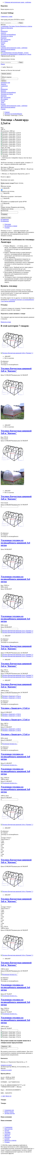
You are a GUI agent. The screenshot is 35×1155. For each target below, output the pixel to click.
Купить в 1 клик (5, 217)
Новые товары (9, 1111)
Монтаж (7, 1135)
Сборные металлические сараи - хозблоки (17, 2)
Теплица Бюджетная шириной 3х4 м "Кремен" (16, 647)
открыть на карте (6, 1065)
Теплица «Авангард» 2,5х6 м (15, 708)
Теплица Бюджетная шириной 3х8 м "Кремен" (16, 369)
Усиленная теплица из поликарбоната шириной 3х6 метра (15, 987)
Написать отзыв (6, 322)
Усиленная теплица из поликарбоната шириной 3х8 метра (15, 756)
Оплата (17, 26)
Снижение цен (9, 1110)
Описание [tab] (7, 224)
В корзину (4, 214)
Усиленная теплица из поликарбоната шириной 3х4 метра (15, 542)
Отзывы (7, 1142)
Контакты (10, 28)
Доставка (12, 26)
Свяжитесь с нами (6, 16)
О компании (5, 26)
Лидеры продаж (9, 1113)
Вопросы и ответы (26, 26)
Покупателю (8, 1129)
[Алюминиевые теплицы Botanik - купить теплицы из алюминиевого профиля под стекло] (17, 54)
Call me (3, 80)
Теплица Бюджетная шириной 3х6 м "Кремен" (16, 861)
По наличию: (5, 131)
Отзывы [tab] (7, 227)
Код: (2, 437)
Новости (4, 28)
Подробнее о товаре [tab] (10, 226)
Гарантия (7, 1134)
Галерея (6, 1139)
